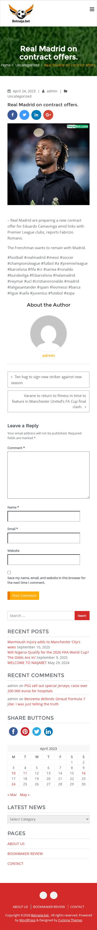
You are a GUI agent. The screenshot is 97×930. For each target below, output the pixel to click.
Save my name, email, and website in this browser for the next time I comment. (46, 580)
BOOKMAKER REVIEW (25, 853)
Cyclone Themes (70, 920)
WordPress (27, 920)
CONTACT (15, 863)
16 (84, 773)
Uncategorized (27, 65)
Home (6, 65)
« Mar (12, 794)
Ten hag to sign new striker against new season (46, 379)
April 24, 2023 (25, 91)
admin (52, 91)
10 (13, 773)
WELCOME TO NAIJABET (27, 662)
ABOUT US (16, 843)
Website (13, 550)
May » (25, 794)
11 (25, 773)
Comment (16, 448)
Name (13, 507)
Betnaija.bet (40, 915)
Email (12, 529)
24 (13, 784)
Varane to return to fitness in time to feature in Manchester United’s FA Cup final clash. (49, 401)
